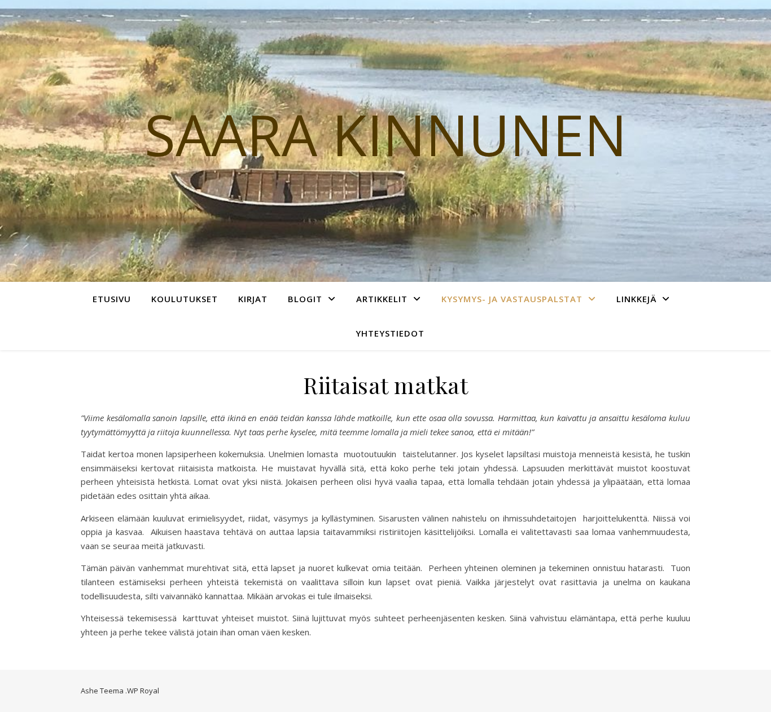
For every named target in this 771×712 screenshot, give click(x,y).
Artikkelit (382, 298)
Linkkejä (636, 298)
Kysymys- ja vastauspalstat (511, 298)
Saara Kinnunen (385, 134)
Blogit (305, 298)
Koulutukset (184, 298)
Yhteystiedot (390, 333)
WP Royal (143, 691)
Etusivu (112, 298)
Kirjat (253, 298)
